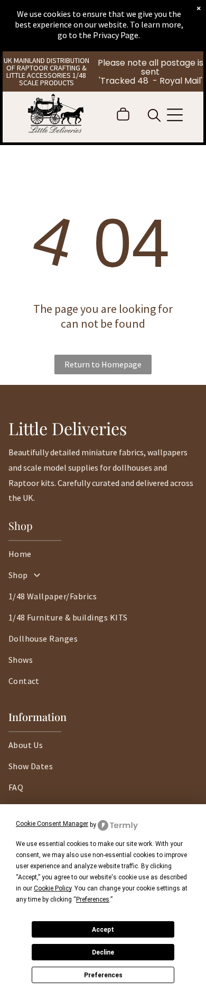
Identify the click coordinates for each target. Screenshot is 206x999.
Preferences (103, 975)
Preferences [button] (92, 899)
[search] (154, 116)
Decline (103, 952)
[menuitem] (103, 559)
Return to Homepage (103, 364)
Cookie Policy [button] (52, 888)
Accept (103, 929)
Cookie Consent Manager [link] (52, 823)
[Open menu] (175, 115)
